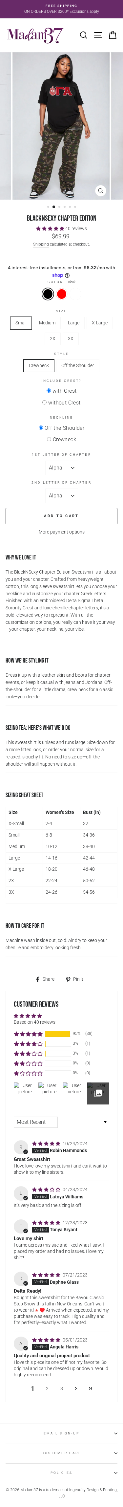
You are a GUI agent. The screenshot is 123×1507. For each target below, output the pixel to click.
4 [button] (65, 207)
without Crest (64, 403)
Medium (47, 322)
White (75, 294)
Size (61, 311)
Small (21, 322)
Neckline (61, 417)
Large (73, 322)
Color (61, 282)
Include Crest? (61, 380)
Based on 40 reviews (34, 1022)
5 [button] (70, 207)
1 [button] (49, 207)
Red (61, 294)
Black (47, 294)
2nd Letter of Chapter (61, 482)
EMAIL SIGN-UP (62, 1433)
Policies (61, 1472)
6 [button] (75, 207)
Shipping (41, 244)
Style (61, 354)
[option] (61, 9)
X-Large (100, 322)
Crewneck (39, 365)
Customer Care (61, 1453)
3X (70, 338)
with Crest (64, 391)
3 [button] (60, 207)
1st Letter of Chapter (61, 454)
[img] (46, 1143)
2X (52, 338)
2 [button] (54, 207)
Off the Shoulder (77, 365)
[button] (50, 228)
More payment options (62, 532)
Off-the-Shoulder (64, 428)
